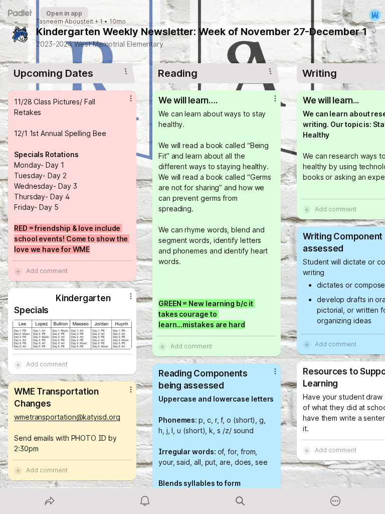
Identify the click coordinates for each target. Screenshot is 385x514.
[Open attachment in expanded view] (72, 334)
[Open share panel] (50, 501)
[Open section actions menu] (126, 71)
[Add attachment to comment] (18, 271)
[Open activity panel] (145, 501)
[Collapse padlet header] (374, 32)
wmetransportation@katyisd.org (67, 417)
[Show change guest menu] (375, 15)
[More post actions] (124, 102)
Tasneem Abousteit (64, 21)
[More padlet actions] (335, 501)
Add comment (47, 271)
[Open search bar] (240, 501)
